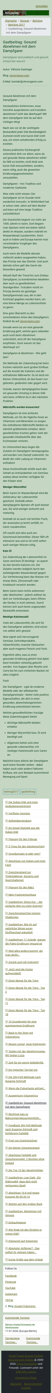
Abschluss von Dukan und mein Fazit (25, 863)
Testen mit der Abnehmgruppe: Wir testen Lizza (25, 1053)
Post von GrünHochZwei (22, 1140)
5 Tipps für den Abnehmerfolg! (26, 846)
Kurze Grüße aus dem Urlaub (25, 1259)
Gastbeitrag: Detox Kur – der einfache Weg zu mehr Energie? (24, 904)
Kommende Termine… (33, 1340)
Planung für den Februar (22, 839)
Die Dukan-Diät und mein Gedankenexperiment (21, 804)
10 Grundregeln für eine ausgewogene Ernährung (21, 1023)
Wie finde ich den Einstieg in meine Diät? (23, 1231)
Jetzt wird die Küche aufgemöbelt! (19, 971)
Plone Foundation (26, 1363)
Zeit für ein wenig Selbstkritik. (26, 1062)
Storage (24, 20)
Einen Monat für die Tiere (23, 980)
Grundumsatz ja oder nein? (24, 853)
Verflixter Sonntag (19, 813)
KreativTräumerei (25, 1306)
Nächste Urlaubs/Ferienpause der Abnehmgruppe (20, 1326)
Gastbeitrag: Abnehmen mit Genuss (23, 1213)
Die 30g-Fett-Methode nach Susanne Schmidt (23, 1079)
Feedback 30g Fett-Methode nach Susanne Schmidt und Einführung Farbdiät (23, 1129)
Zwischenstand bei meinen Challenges (22, 915)
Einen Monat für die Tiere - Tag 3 (25, 989)
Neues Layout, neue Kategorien (27, 1044)
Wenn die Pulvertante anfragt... (26, 1088)
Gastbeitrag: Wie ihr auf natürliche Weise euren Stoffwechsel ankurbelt (21, 928)
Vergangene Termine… (12, 1340)
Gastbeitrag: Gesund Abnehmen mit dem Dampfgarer (26, 1104)
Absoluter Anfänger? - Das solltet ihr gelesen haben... (22, 1250)
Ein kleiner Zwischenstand (23, 1147)
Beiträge (38, 20)
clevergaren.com (19, 75)
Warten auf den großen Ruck (25, 1204)
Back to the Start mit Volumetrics (19, 1034)
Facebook (11, 1275)
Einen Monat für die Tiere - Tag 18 (25, 1012)
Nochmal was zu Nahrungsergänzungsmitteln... (23, 1116)
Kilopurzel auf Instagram (23, 1241)
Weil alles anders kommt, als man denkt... (24, 952)
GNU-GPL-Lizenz (26, 1371)
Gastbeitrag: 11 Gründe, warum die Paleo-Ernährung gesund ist (25, 941)
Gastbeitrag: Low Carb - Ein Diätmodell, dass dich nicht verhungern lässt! (23, 1181)
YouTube (10, 1288)
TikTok (9, 1300)
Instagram (11, 1294)
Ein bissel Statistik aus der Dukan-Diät (22, 830)
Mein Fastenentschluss (22, 894)
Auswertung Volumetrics (23, 1095)
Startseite (11, 20)
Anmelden (42, 6)
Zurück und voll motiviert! (23, 962)
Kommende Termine (17, 1317)
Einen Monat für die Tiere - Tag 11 (25, 1001)
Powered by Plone (26, 1377)
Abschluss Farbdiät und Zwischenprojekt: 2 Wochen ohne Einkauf (24, 1159)
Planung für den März (21, 887)
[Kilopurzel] (14, 13)
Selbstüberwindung (19, 820)
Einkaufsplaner (17, 1222)
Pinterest (10, 1281)
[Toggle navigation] (37, 12)
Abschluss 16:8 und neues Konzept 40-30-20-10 (22, 1194)
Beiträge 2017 (16, 24)
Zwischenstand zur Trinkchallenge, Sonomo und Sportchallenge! (22, 876)
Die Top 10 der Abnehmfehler (25, 1170)
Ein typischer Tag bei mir (23, 1069)
